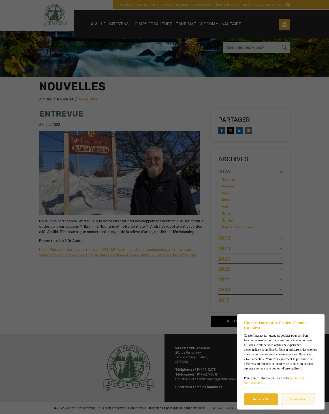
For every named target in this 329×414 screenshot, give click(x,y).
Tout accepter (260, 399)
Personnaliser (298, 399)
